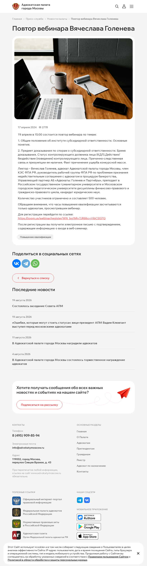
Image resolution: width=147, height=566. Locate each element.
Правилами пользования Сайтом (108, 556)
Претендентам (85, 448)
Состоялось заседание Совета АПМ (37, 306)
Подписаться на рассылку (39, 405)
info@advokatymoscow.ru (28, 447)
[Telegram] (26, 263)
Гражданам (83, 454)
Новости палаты (57, 18)
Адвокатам (83, 442)
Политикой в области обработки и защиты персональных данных (47, 560)
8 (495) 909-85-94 (26, 435)
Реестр (81, 460)
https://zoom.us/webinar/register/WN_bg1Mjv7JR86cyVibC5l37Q (61, 218)
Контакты (82, 471)
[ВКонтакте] (16, 263)
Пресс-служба (34, 18)
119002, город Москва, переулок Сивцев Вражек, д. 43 (31, 461)
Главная (17, 18)
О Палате (82, 437)
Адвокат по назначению (91, 465)
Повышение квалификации (35, 237)
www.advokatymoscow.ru (46, 473)
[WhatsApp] (35, 263)
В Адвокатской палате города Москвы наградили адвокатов (54, 343)
